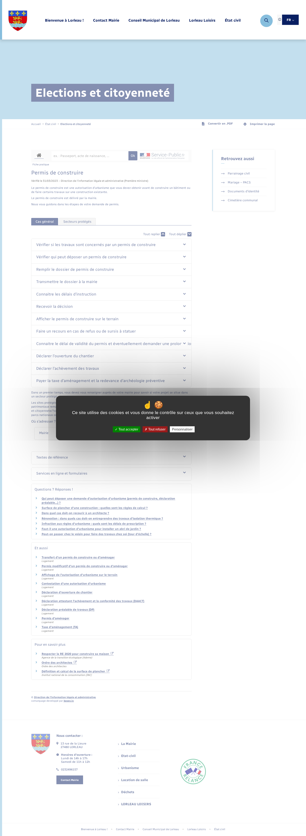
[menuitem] (64, 21)
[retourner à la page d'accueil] (17, 20)
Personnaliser (182, 429)
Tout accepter (128, 429)
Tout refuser (156, 429)
